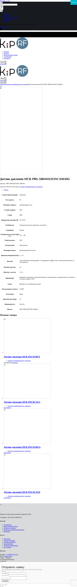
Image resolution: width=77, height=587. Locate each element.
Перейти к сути (5, 1)
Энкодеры (7, 539)
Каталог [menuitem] (6, 16)
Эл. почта (5, 575)
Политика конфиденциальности (14, 530)
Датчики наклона (9, 540)
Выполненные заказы (11, 526)
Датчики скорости (9, 542)
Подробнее (7, 407)
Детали (6, 190)
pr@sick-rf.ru (8, 556)
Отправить (5, 581)
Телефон (5, 573)
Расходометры (8, 544)
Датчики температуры (11, 545)
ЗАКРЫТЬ (73, 2)
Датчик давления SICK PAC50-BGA (22, 447)
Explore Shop (4, 27)
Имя (4, 571)
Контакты (7, 531)
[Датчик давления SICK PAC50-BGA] (27, 443)
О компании (8, 524)
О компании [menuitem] (8, 19)
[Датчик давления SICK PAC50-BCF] (27, 353)
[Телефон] (1, 29)
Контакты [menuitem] (7, 21)
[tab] (40, 190)
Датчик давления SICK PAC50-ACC (22, 402)
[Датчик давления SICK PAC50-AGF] (27, 488)
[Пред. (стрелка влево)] (1, 586)
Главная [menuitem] (6, 14)
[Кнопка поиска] (1, 8)
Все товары (7, 547)
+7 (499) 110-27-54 (12, 554)
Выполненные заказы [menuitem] (11, 17)
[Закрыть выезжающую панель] (1, 11)
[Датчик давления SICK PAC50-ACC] (27, 398)
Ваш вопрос (6, 579)
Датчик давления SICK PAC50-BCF (22, 356)
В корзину (14, 362)
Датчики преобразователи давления (30, 187)
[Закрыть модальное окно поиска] (1, 3)
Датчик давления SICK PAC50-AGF (22, 492)
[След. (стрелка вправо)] (2, 586)
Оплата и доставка (10, 528)
